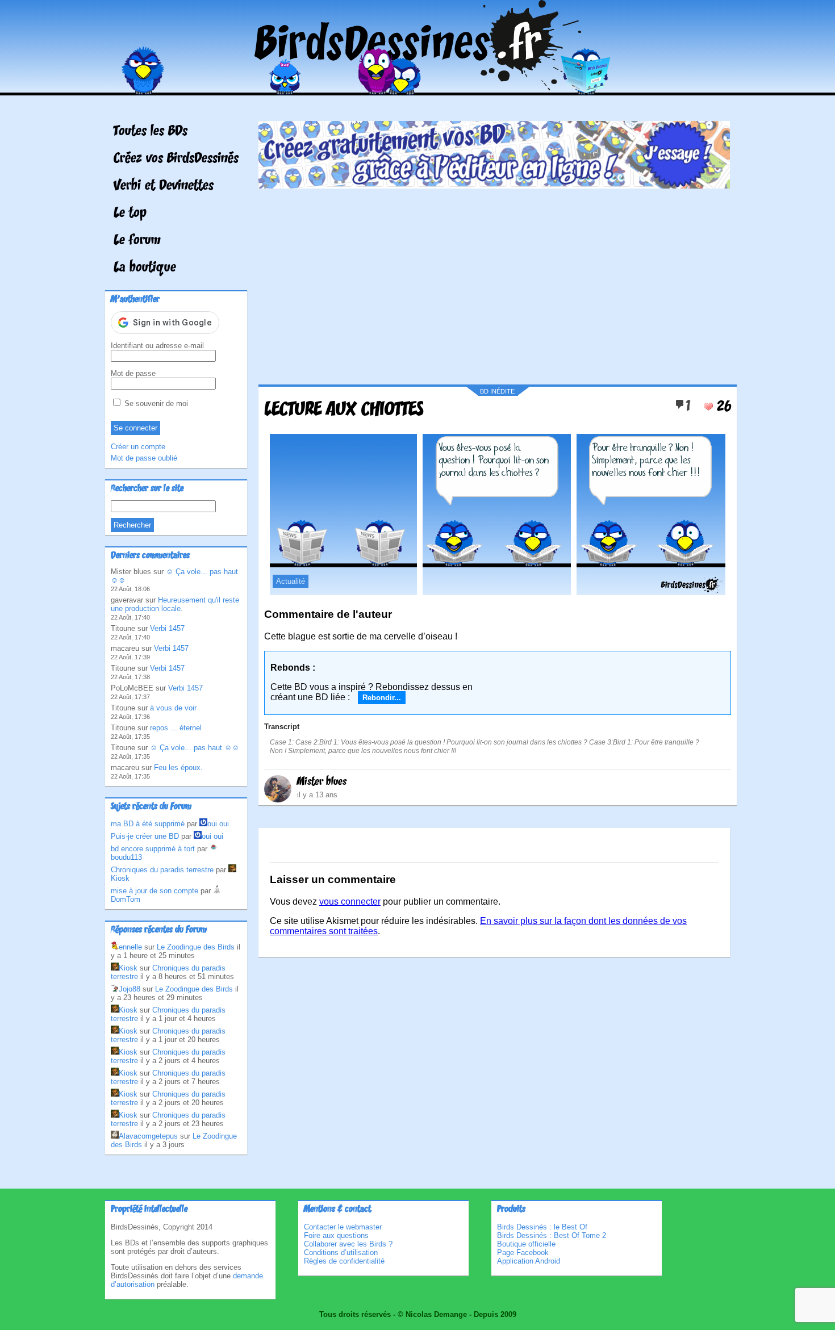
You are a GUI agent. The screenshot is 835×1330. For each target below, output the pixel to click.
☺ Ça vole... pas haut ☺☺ (194, 747)
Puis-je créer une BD (145, 836)
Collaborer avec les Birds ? (348, 1244)
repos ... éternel (176, 727)
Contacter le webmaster (343, 1227)
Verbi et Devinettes (164, 186)
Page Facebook (523, 1252)
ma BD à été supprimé (148, 823)
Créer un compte (138, 446)
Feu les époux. (178, 767)
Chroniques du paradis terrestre (162, 869)
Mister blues (321, 782)
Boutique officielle (526, 1244)
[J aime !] (708, 406)
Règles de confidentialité (344, 1261)
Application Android (528, 1261)
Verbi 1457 (167, 628)
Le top (130, 213)
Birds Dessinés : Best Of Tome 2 (551, 1235)
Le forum (137, 240)
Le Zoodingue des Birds (196, 947)
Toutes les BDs (150, 131)
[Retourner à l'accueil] (417, 87)
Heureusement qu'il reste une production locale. (175, 604)
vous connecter (350, 901)
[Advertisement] (494, 282)
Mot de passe (133, 373)
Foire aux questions (336, 1235)
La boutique (145, 268)
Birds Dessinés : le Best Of (542, 1227)
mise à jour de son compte (154, 890)
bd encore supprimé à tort (153, 848)
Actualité (290, 581)
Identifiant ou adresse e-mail (157, 345)
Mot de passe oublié (144, 458)
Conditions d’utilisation (341, 1252)
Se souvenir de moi (155, 403)
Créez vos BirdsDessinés (176, 159)
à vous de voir (173, 708)
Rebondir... (381, 697)
